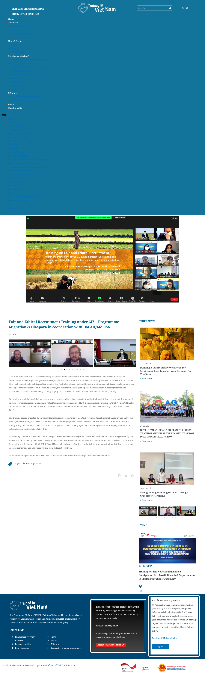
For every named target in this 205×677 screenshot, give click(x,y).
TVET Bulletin (18, 52)
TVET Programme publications (26, 96)
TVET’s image (18, 82)
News (14, 44)
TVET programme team (23, 33)
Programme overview (22, 26)
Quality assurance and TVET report (28, 74)
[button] (102, 115)
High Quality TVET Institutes (25, 63)
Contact (11, 104)
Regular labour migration (23, 89)
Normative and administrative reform (29, 59)
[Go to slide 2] (64, 369)
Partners (16, 30)
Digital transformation (22, 70)
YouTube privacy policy (107, 625)
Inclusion (16, 85)
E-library (12, 93)
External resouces (20, 100)
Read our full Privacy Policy (164, 638)
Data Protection (15, 108)
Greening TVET (19, 78)
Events (15, 48)
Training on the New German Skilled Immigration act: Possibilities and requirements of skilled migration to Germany (167, 575)
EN (187, 7)
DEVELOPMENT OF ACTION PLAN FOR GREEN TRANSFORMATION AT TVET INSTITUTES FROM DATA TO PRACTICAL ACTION (167, 433)
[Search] (170, 8)
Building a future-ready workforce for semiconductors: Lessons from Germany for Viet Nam (165, 371)
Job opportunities (20, 37)
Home (11, 19)
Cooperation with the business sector (29, 67)
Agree (160, 646)
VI (183, 7)
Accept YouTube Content (109, 644)
